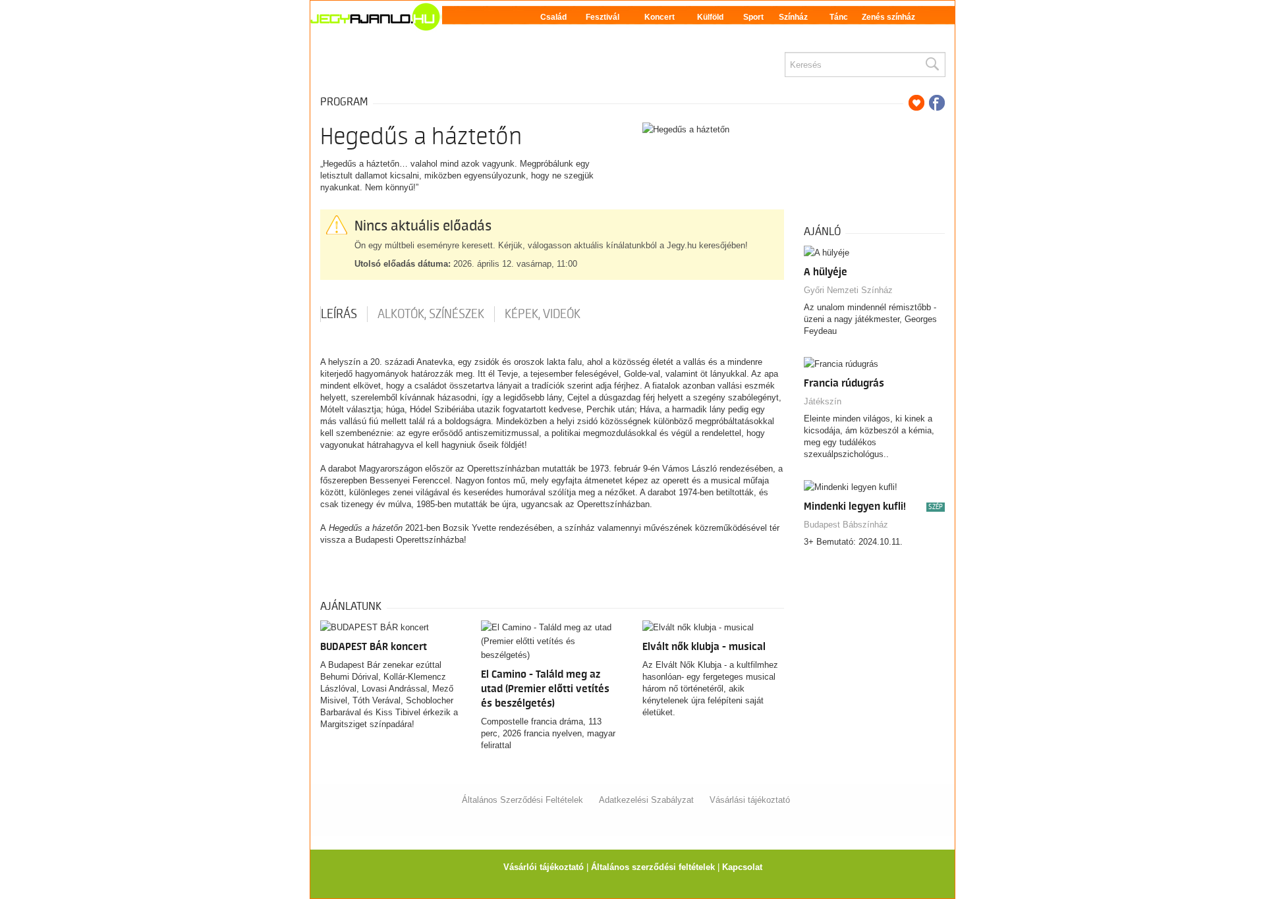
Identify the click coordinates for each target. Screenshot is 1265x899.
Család (553, 17)
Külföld (710, 17)
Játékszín (822, 401)
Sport (753, 17)
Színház (793, 17)
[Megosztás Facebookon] (937, 103)
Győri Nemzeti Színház (848, 290)
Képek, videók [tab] (542, 314)
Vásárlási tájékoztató (750, 800)
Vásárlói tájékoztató (543, 867)
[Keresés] (931, 64)
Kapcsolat (742, 867)
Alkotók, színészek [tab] (431, 314)
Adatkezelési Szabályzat (646, 800)
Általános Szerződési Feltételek (522, 800)
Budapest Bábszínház (846, 525)
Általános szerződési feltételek (653, 867)
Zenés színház (888, 17)
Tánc (838, 17)
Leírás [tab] (339, 314)
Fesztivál (602, 17)
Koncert (659, 17)
